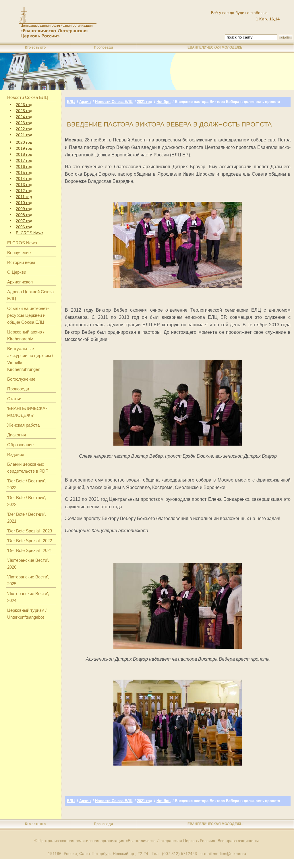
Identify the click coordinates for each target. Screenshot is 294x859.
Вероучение (19, 252)
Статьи (14, 398)
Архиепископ (20, 281)
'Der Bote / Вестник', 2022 (26, 501)
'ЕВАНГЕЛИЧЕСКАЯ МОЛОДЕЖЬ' (215, 47)
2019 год (24, 148)
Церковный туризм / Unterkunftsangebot (27, 614)
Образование (20, 444)
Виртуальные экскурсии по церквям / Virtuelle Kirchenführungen (30, 359)
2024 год (24, 116)
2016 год (24, 166)
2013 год (24, 184)
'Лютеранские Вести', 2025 (28, 580)
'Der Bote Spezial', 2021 (29, 550)
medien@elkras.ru (229, 853)
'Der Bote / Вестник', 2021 (26, 518)
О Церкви (16, 272)
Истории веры (21, 262)
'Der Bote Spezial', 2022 (29, 540)
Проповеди (103, 47)
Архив (85, 101)
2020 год (24, 142)
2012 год (24, 190)
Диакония (16, 434)
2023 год (24, 122)
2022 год (24, 128)
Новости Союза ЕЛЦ (27, 97)
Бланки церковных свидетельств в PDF (27, 467)
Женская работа (23, 425)
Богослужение (21, 379)
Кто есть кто (35, 47)
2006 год (24, 227)
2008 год (24, 214)
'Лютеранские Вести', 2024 (28, 597)
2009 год (24, 208)
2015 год (24, 172)
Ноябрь (163, 101)
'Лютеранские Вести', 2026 (28, 564)
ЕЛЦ (71, 101)
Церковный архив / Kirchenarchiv (25, 335)
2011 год (24, 196)
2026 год (24, 104)
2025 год (24, 110)
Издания (15, 454)
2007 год (24, 220)
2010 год (24, 202)
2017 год (24, 160)
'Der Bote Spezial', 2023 (29, 530)
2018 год (24, 154)
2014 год (24, 178)
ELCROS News (29, 233)
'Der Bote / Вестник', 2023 (26, 484)
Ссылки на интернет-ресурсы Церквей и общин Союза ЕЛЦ (28, 315)
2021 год (24, 135)
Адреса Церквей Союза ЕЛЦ (30, 295)
